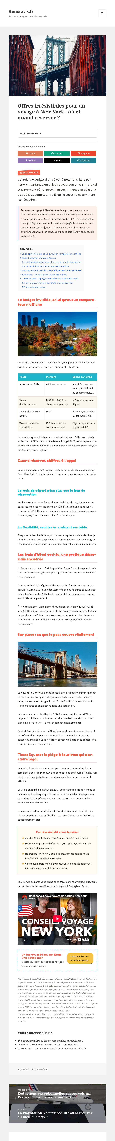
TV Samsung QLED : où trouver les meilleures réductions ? (50, 1040)
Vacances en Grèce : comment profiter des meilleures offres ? (52, 1048)
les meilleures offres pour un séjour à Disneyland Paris (56, 886)
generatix (24, 1069)
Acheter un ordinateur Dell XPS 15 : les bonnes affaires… (49, 1044)
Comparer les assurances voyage (79, 958)
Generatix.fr (21, 11)
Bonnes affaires (41, 1069)
